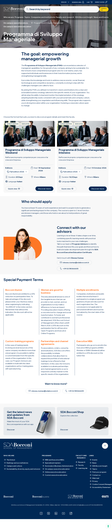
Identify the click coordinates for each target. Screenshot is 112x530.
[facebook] (41, 513)
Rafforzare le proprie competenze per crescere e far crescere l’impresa (80, 158)
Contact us (104, 9)
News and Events (101, 17)
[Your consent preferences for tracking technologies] (108, 526)
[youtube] (63, 513)
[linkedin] (56, 513)
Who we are (9, 17)
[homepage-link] (14, 9)
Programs (19, 17)
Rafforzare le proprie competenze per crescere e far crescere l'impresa (26, 158)
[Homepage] (18, 446)
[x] (48, 513)
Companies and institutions (43, 17)
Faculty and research (65, 17)
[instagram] (71, 513)
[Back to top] (105, 445)
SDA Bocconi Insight (84, 17)
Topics (27, 17)
